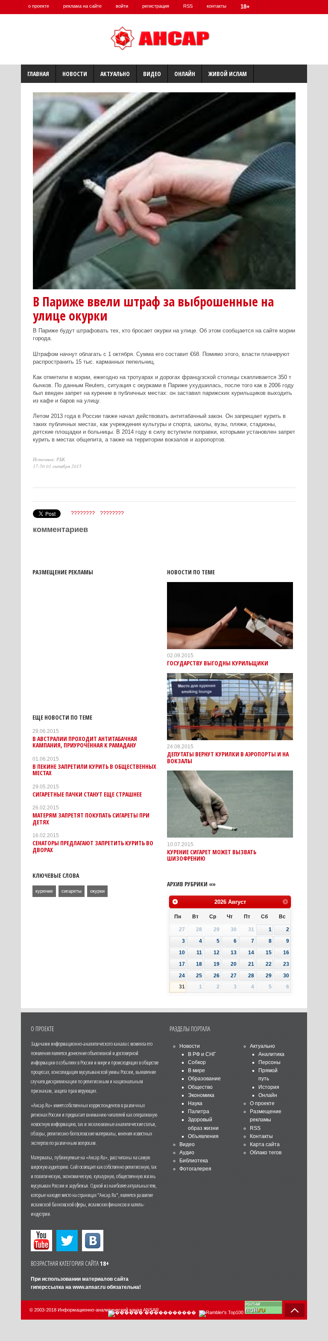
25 (199, 976)
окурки (97, 891)
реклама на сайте (82, 6)
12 (217, 953)
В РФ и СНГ (202, 1054)
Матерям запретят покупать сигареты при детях (90, 818)
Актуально (115, 74)
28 (251, 976)
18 (199, 964)
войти (122, 6)
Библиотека (193, 1161)
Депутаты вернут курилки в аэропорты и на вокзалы (228, 757)
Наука (195, 1103)
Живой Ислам (227, 74)
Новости (74, 74)
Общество (200, 1087)
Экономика (201, 1095)
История (268, 1087)
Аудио (186, 1153)
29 (269, 976)
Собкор (197, 1062)
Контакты (261, 1136)
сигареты (72, 891)
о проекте (38, 6)
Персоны (269, 1062)
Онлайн (184, 74)
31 (182, 987)
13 (234, 953)
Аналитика (271, 1054)
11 (199, 953)
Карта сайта (265, 1144)
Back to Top (295, 1310)
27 (234, 976)
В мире (196, 1070)
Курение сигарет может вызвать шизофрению (211, 855)
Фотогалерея (195, 1169)
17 (182, 964)
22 (269, 964)
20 (234, 964)
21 (251, 964)
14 (251, 953)
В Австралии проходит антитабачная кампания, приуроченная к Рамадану (84, 742)
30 (286, 976)
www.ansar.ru (89, 1287)
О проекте (262, 1103)
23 (286, 964)
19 (217, 964)
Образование (204, 1079)
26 (217, 976)
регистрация (155, 6)
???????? (83, 513)
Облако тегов (265, 1153)
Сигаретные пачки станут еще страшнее (87, 794)
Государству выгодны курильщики (217, 663)
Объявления (203, 1136)
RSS (188, 6)
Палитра (198, 1112)
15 (269, 953)
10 (182, 953)
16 (286, 953)
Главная (38, 74)
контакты (216, 6)
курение (44, 891)
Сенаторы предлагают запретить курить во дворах (92, 846)
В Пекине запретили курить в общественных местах (94, 769)
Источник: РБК (49, 459)
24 (182, 976)
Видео (152, 74)
